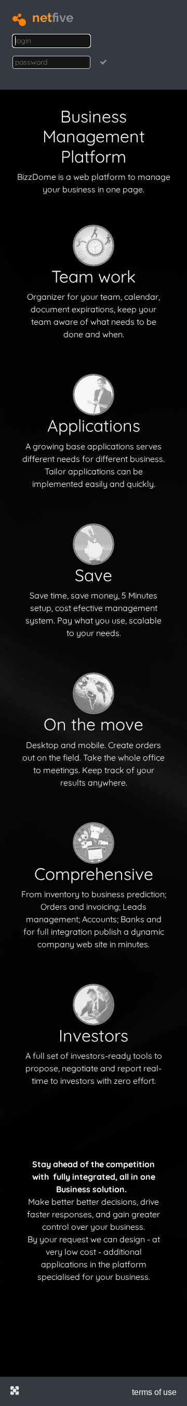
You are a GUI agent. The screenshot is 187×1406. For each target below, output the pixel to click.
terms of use (154, 1392)
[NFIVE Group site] (14, 1390)
